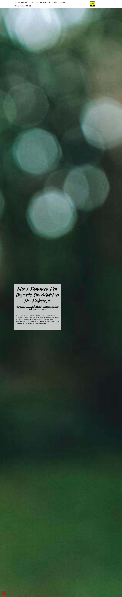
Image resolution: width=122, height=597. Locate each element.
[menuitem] (26, 6)
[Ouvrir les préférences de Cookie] (4, 595)
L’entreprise (19, 6)
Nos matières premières (57, 2)
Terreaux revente (40, 2)
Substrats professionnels (24, 2)
